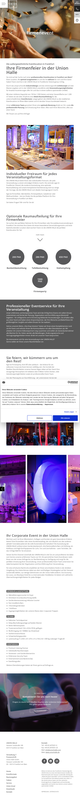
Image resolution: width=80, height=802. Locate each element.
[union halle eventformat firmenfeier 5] (19, 489)
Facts (77, 14)
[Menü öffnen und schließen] (4, 4)
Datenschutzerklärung (34, 404)
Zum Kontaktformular (40, 710)
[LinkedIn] (50, 761)
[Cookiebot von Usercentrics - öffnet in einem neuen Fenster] (69, 382)
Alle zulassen (65, 418)
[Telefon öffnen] (77, 9)
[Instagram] (56, 761)
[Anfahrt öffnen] (77, 20)
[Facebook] (44, 761)
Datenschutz (54, 791)
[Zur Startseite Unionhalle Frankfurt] (13, 4)
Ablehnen (39, 418)
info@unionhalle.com (53, 750)
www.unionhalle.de (53, 752)
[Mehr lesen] (40, 239)
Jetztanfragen (77, 3)
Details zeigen (69, 412)
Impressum (49, 404)
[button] (78, 489)
